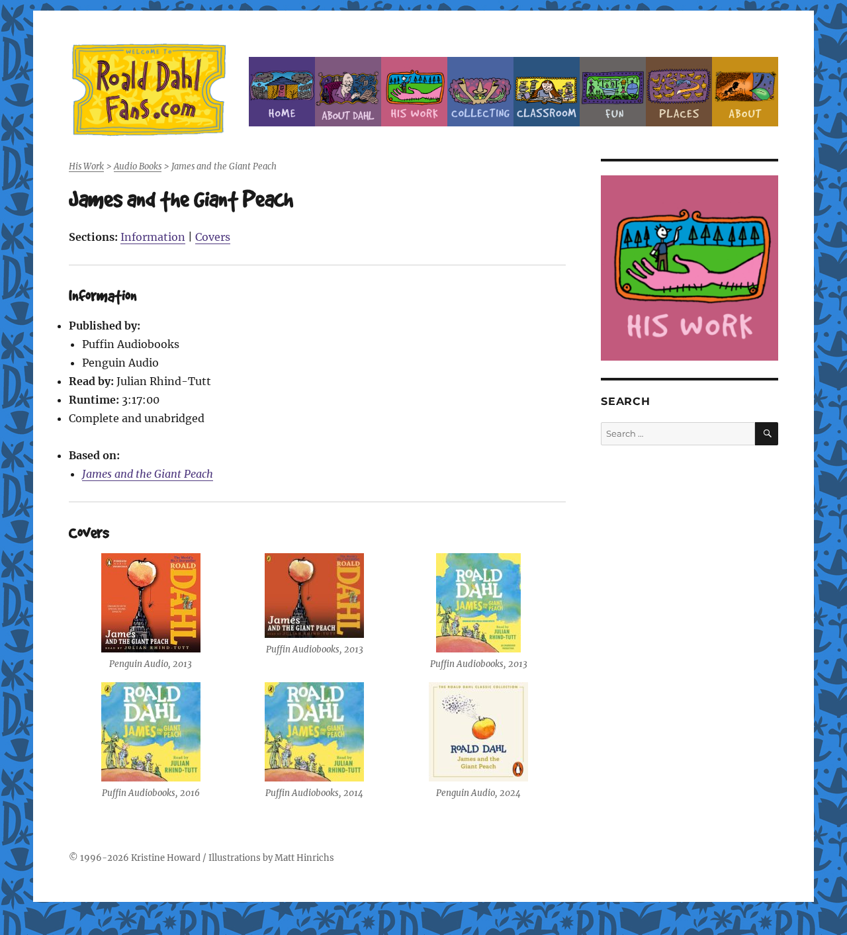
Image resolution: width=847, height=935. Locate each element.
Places (679, 91)
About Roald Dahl (348, 91)
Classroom (546, 91)
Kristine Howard (166, 858)
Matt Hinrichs (304, 858)
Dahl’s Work (414, 91)
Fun (613, 91)
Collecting (480, 91)
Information (152, 237)
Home (282, 91)
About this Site (745, 91)
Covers (212, 237)
